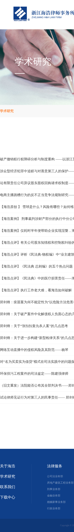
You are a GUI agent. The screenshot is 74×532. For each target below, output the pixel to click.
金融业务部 (53, 495)
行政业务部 (53, 508)
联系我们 (7, 487)
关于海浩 (7, 466)
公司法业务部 (55, 476)
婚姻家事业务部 (56, 502)
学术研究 (7, 476)
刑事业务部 (53, 489)
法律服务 (54, 466)
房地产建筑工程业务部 (60, 482)
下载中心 (7, 497)
